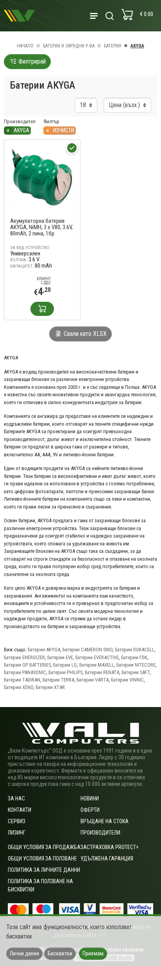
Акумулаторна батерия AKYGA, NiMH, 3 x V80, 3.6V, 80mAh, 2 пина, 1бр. (41, 227)
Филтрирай (31, 61)
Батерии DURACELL (134, 650)
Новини (89, 798)
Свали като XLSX (84, 333)
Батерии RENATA (102, 672)
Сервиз (16, 821)
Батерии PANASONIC (25, 672)
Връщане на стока (104, 821)
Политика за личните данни (44, 870)
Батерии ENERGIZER (24, 657)
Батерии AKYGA (44, 650)
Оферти (90, 810)
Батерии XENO (18, 687)
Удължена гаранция (106, 858)
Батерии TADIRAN (22, 680)
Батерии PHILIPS (65, 672)
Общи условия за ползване (42, 858)
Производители (100, 832)
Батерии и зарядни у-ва (69, 46)
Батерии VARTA (93, 680)
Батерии (112, 46)
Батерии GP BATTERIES (27, 665)
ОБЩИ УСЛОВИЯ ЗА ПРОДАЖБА (44, 847)
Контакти (19, 810)
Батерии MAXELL (96, 665)
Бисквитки (60, 953)
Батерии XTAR (50, 687)
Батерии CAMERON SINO (88, 650)
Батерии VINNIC (127, 680)
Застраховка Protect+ (109, 847)
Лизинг (16, 832)
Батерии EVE (60, 657)
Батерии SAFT (136, 672)
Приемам (93, 953)
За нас (16, 798)
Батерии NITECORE (136, 665)
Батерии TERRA (58, 680)
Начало (25, 46)
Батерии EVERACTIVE (97, 657)
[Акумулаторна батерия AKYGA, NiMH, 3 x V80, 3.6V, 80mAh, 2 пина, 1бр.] (42, 177)
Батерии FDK (134, 657)
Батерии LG (65, 665)
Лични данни (24, 953)
